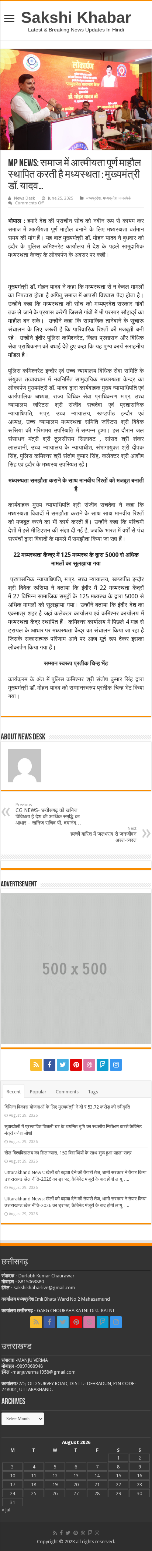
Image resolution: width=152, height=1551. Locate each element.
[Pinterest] (76, 1065)
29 (118, 1493)
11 (33, 1475)
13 (76, 1475)
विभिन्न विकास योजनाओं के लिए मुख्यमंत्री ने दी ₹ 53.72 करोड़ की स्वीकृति (67, 1107)
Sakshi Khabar (76, 17)
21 (97, 1484)
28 (97, 1493)
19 (55, 1484)
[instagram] (116, 1065)
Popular (38, 1091)
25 (33, 1493)
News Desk (24, 198)
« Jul (5, 1509)
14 (97, 1475)
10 (12, 1475)
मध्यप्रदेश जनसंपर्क (117, 198)
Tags (93, 1091)
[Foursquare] (102, 1065)
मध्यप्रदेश (93, 198)
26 (55, 1493)
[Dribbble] (89, 1065)
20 (76, 1484)
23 (139, 1484)
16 (139, 1475)
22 (118, 1484)
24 (12, 1493)
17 (12, 1484)
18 (33, 1484)
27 (76, 1493)
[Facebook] (49, 1065)
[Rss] (36, 1065)
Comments (67, 1091)
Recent (14, 1091)
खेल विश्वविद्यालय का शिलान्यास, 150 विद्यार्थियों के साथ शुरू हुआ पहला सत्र (68, 1153)
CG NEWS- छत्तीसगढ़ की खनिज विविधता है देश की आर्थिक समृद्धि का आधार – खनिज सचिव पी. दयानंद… (48, 814)
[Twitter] (63, 1065)
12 (55, 1475)
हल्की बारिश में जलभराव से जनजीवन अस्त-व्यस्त (103, 834)
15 (118, 1475)
